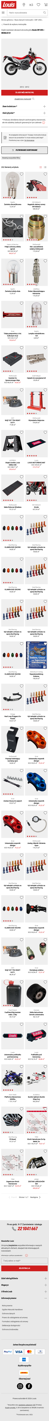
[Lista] (45, 167)
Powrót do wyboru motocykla (14, 24)
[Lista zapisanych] (38, 5)
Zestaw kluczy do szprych (13, 801)
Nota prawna (7, 1306)
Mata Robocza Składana (12, 507)
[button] (44, 13)
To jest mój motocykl (24, 93)
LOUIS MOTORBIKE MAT (36, 463)
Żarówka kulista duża (12, 291)
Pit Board (12, 1139)
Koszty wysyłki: (10, 1408)
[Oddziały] (24, 5)
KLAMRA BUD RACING (13, 547)
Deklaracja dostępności (11, 1325)
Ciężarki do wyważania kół (36, 378)
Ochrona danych (8, 1314)
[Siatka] (41, 166)
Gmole (36, 507)
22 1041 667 (27, 1228)
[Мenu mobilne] (3, 12)
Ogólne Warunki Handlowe (12, 1310)
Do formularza (29, 140)
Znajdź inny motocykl (23, 99)
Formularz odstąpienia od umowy (15, 1321)
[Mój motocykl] (31, 5)
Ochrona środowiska (10, 1329)
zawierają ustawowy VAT (27, 1405)
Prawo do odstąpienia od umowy (15, 1318)
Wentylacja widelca (36, 970)
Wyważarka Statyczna (36, 420)
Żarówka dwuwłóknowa (12, 204)
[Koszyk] (46, 5)
